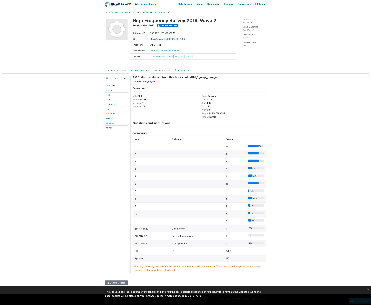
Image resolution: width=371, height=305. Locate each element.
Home (107, 12)
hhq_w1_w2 (111, 113)
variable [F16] (164, 12)
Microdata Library (145, 4)
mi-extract (110, 123)
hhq (107, 109)
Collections (213, 4)
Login (262, 4)
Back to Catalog (117, 282)
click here (195, 295)
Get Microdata (169, 25)
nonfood (109, 128)
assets (109, 90)
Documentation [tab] (162, 70)
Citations (228, 4)
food (108, 95)
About (200, 4)
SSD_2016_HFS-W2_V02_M (144, 12)
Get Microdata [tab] (184, 70)
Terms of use (244, 4)
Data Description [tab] (140, 71)
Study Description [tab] (117, 70)
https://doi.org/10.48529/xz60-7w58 (167, 39)
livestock (110, 118)
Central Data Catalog (121, 12)
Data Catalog (185, 4)
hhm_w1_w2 (111, 104)
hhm (108, 99)
